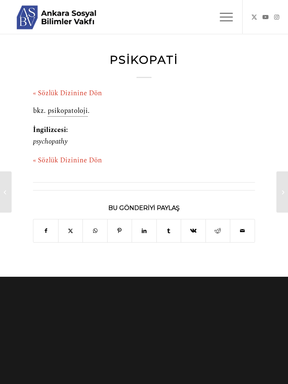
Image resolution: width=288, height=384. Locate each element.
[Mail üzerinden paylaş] (242, 230)
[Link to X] (254, 16)
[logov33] (56, 17)
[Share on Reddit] (218, 230)
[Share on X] (70, 230)
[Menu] (222, 17)
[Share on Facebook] (45, 230)
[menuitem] (222, 17)
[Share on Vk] (193, 230)
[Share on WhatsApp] (95, 230)
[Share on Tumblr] (169, 230)
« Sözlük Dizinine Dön (67, 93)
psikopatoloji (68, 111)
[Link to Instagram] (276, 16)
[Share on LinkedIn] (144, 230)
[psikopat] (6, 192)
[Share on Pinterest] (120, 230)
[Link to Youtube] (265, 16)
